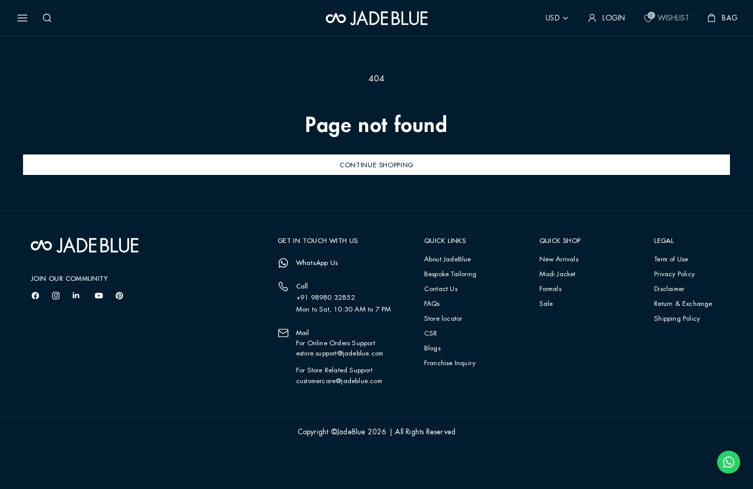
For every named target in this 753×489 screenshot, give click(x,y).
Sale (546, 304)
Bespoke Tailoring (450, 274)
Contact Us (440, 289)
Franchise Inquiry (449, 363)
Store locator (443, 319)
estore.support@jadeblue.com (339, 353)
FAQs (432, 304)
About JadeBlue (447, 259)
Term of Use (671, 259)
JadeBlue (351, 432)
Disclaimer (669, 289)
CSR (430, 333)
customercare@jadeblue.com (339, 381)
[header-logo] (377, 18)
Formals (550, 289)
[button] (22, 18)
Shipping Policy (677, 319)
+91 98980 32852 (325, 297)
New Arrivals (558, 259)
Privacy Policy (674, 274)
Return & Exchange (683, 304)
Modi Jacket (557, 274)
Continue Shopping (376, 165)
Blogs (432, 348)
